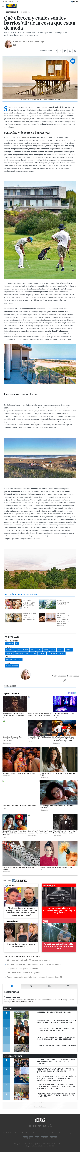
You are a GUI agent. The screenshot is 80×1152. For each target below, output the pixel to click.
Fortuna (35, 1133)
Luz (31, 1137)
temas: (7, 663)
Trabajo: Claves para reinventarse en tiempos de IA (29, 616)
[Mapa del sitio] (50, 1126)
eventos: (8, 647)
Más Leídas (9, 1008)
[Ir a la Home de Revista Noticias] (11, 6)
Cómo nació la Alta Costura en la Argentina (23, 973)
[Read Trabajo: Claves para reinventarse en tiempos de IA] (13, 614)
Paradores (10, 650)
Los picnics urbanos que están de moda (22, 968)
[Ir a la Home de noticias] (40, 1119)
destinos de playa (21, 118)
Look (25, 1137)
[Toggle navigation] (3, 5)
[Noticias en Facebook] (34, 1126)
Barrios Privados (12, 666)
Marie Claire (25, 1133)
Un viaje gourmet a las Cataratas (63, 602)
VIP (17, 644)
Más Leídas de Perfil (13, 1056)
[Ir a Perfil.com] (75, 1)
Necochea (17, 659)
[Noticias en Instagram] (29, 1126)
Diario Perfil (7, 1133)
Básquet (69, 650)
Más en (7, 880)
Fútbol (46, 650)
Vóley (53, 650)
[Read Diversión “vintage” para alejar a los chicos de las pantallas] (13, 601)
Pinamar (9, 659)
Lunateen (45, 1137)
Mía (37, 1137)
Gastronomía (31, 653)
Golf (32, 650)
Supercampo (73, 1133)
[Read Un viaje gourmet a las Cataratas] (47, 601)
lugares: (8, 657)
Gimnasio (9, 653)
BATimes (54, 1137)
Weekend (52, 1133)
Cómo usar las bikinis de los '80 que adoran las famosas (28, 960)
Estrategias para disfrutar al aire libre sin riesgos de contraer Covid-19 (34, 977)
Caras (16, 1133)
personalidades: (11, 641)
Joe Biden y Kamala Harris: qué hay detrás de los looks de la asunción (34, 964)
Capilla (61, 653)
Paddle (60, 650)
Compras (42, 653)
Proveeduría (52, 653)
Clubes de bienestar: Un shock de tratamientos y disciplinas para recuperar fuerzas (64, 619)
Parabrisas (62, 1133)
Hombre (43, 1133)
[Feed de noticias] (44, 1126)
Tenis (39, 650)
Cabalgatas (19, 653)
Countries (9, 644)
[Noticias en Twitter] (39, 1126)
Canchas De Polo (22, 650)
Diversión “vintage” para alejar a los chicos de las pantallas (29, 604)
